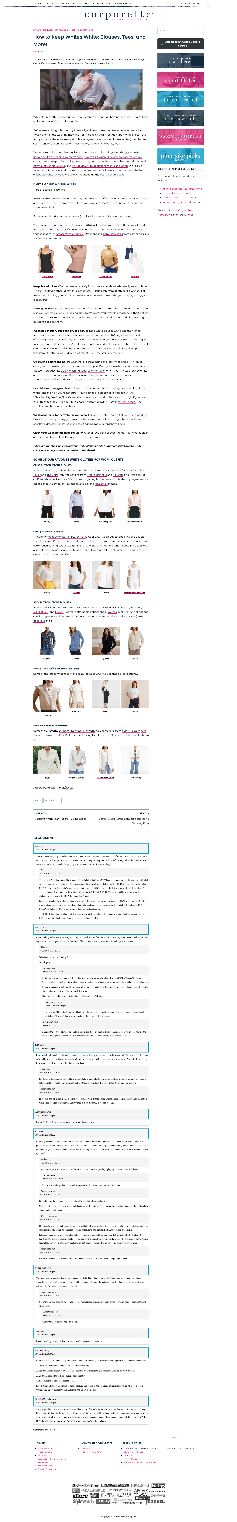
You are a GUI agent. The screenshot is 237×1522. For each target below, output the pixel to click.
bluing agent (60, 375)
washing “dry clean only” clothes (93, 143)
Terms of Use (130, 1455)
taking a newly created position (181, 202)
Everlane (85, 545)
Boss (40, 479)
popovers (39, 620)
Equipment (66, 616)
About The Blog (45, 1448)
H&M (47, 777)
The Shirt (52, 474)
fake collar (101, 483)
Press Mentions (45, 1452)
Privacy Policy (130, 1459)
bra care (55, 170)
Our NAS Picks (104, 3)
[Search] (199, 30)
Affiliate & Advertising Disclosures (140, 1462)
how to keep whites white (57, 161)
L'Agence (47, 616)
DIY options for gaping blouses (87, 479)
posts (38, 800)
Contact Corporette (47, 1469)
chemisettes (53, 238)
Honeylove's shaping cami (49, 229)
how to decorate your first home (182, 188)
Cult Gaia (76, 712)
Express (67, 541)
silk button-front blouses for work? (69, 607)
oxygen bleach (127, 401)
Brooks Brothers (97, 474)
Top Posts (42, 1455)
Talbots (124, 545)
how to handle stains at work (129, 161)
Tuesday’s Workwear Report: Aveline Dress (59, 816)
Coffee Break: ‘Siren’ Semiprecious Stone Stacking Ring (124, 818)
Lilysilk (59, 611)
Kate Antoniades (44, 30)
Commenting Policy (133, 1452)
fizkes (68, 787)
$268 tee (142, 545)
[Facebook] (189, 3)
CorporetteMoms (123, 3)
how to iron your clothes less (92, 161)
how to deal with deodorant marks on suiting (100, 165)
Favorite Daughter (105, 777)
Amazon (135, 276)
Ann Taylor (47, 522)
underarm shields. (44, 207)
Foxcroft (118, 474)
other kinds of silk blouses (119, 616)
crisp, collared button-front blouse (71, 470)
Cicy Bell (64, 735)
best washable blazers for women (107, 170)
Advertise (85, 1448)
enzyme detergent (111, 295)
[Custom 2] (185, 3)
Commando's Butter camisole (120, 225)
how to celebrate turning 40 (179, 197)
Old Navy (79, 541)
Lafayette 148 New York (135, 592)
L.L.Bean (73, 545)
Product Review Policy (91, 1452)
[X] (202, 3)
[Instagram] (193, 3)
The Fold (47, 716)
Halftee (37, 238)
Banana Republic (102, 545)
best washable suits (112, 174)
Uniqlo (56, 545)
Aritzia (106, 712)
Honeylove (76, 276)
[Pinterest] (198, 3)
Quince (112, 611)
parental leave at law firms (178, 193)
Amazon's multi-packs (70, 233)
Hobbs (95, 541)
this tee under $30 (57, 554)
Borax (64, 370)
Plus (110, 522)
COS (64, 545)
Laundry (38, 52)
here (189, 214)
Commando (47, 276)
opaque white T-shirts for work (67, 536)
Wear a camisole (44, 198)
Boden (57, 541)
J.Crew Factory (107, 229)
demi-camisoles (113, 233)
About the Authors (46, 1466)
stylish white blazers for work (77, 730)
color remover (96, 370)
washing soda (77, 370)
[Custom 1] (181, 3)
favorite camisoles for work (65, 225)
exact (81, 778)
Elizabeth (141, 550)
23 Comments (86, 30)
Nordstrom (129, 735)
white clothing (52, 800)
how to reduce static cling (49, 165)
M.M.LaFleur (40, 611)
